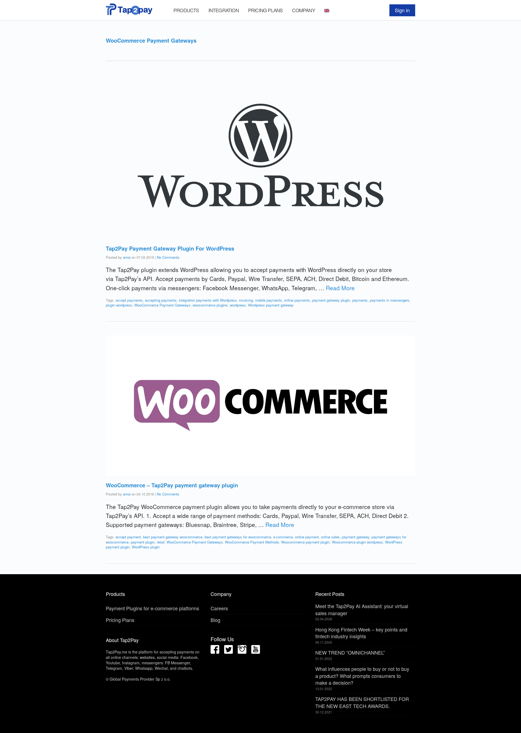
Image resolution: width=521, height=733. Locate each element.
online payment (307, 536)
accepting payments (161, 300)
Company (303, 10)
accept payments (129, 300)
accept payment (128, 536)
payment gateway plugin (331, 300)
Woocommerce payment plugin (305, 542)
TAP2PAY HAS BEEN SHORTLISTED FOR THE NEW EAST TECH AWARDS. (362, 702)
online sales (330, 536)
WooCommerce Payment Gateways (162, 305)
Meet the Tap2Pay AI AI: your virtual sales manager (361, 609)
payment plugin (143, 542)
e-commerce (283, 536)
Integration (223, 10)
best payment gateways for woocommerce (238, 536)
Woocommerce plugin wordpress (357, 542)
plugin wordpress (119, 305)
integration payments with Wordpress (208, 300)
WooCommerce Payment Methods (252, 542)
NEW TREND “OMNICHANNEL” (350, 652)
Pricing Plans (265, 10)
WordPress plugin (146, 546)
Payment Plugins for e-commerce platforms (152, 608)
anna (127, 257)
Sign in (402, 10)
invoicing (246, 300)
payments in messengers (389, 300)
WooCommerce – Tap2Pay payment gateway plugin (172, 485)
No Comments (168, 257)
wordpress (238, 305)
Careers (219, 608)
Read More (340, 288)
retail (160, 542)
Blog (215, 619)
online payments (297, 300)
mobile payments (268, 300)
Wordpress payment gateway (271, 305)
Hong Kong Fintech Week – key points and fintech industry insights (361, 633)
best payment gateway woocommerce (172, 536)
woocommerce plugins (210, 305)
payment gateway (355, 536)
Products (186, 10)
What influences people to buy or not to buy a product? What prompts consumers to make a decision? (362, 675)
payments (360, 300)
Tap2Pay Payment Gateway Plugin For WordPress (170, 248)
